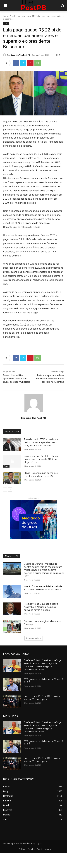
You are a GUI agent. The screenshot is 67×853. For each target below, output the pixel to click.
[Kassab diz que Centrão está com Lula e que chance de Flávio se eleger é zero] (12, 461)
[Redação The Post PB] (5, 55)
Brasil (12, 16)
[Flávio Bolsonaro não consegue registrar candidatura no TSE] (12, 478)
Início (5, 16)
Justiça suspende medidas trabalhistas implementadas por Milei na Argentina (50, 378)
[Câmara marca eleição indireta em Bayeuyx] (12, 626)
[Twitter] (23, 63)
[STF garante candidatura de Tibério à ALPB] (12, 684)
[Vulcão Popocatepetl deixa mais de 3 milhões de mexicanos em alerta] (12, 591)
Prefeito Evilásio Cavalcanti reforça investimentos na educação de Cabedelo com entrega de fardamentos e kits (42, 665)
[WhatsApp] (37, 63)
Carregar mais (32, 638)
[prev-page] (5, 489)
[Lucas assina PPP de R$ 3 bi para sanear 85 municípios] (12, 701)
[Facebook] (16, 63)
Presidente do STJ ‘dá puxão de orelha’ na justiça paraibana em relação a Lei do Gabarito (41, 442)
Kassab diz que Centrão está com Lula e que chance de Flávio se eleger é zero (42, 459)
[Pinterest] (30, 63)
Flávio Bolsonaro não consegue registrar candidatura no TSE (41, 475)
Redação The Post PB (20, 55)
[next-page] (10, 489)
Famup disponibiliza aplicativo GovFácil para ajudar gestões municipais (16, 378)
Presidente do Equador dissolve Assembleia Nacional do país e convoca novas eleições (41, 606)
